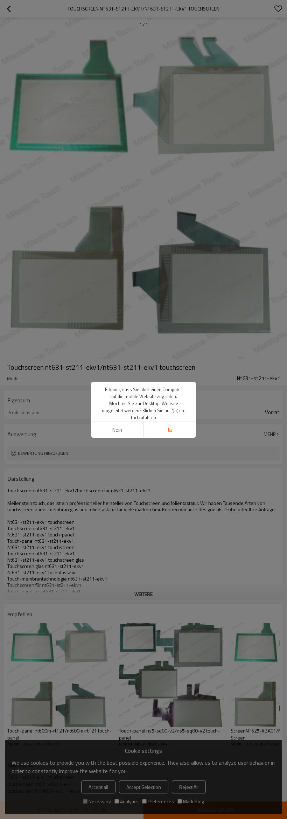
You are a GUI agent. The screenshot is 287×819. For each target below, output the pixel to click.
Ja (170, 430)
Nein (117, 430)
